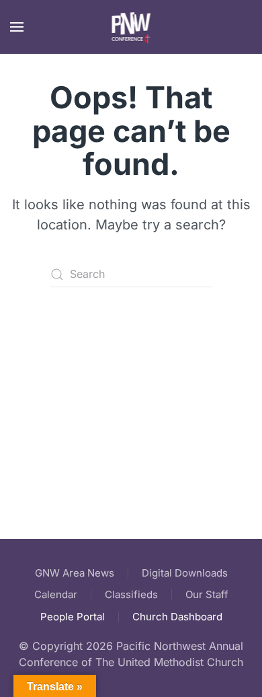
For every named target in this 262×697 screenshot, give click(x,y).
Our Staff (206, 594)
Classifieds (131, 594)
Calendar (55, 594)
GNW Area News (74, 572)
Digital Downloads (185, 572)
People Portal (72, 616)
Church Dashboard (177, 616)
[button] (17, 27)
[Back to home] (131, 27)
